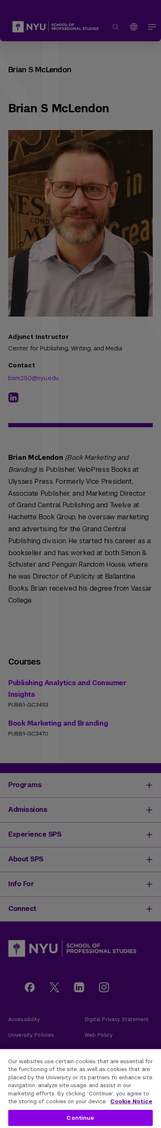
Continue (80, 1117)
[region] (80, 1088)
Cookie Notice (131, 1101)
